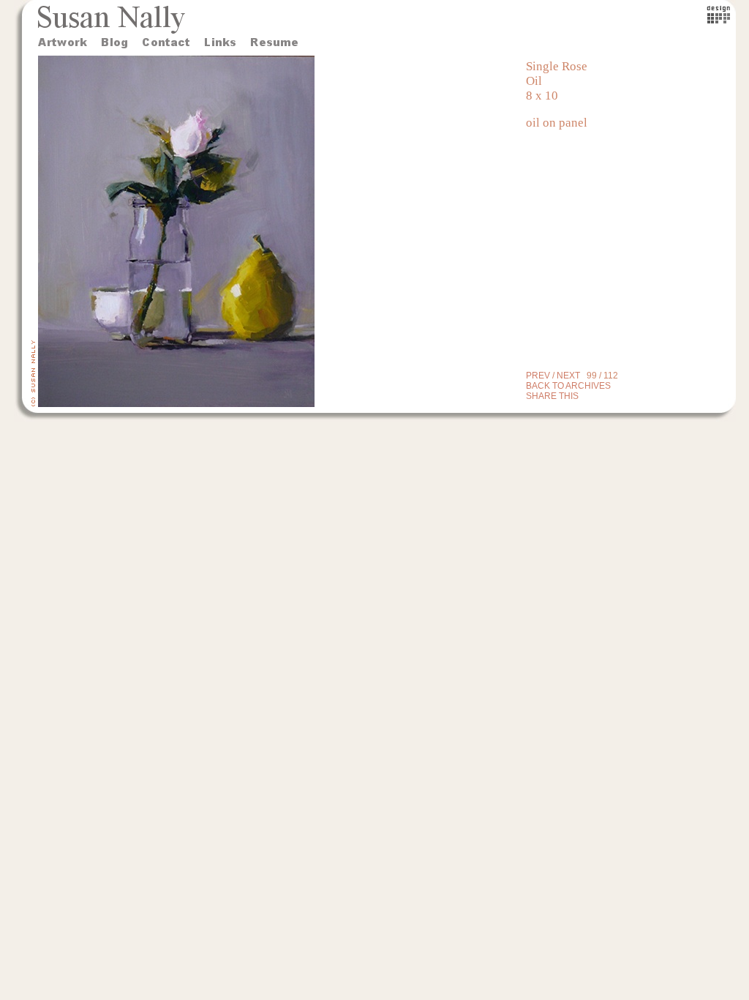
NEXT (568, 375)
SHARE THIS (552, 396)
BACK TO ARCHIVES (568, 386)
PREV (538, 375)
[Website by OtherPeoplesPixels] (719, 19)
